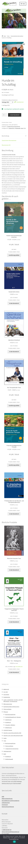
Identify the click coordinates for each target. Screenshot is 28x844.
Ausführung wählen (14, 255)
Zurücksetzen (20, 102)
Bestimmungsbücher (10, 714)
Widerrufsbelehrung (7, 798)
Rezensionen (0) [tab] (6, 145)
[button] (24, 44)
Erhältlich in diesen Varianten (10, 100)
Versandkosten (19, 666)
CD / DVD (6, 692)
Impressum (5, 804)
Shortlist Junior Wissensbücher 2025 (12, 733)
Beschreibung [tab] (5, 136)
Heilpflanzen (8, 719)
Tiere (8, 36)
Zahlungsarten (6, 802)
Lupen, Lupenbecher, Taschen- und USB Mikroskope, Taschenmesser (13, 700)
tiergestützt (12, 128)
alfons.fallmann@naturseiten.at (10, 832)
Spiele (5, 738)
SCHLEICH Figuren (8, 730)
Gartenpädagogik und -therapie (13, 717)
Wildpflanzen (8, 727)
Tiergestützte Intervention (17, 36)
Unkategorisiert (7, 751)
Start (5, 36)
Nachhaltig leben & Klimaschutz (11, 706)
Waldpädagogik (9, 759)
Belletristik (6, 689)
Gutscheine (6, 694)
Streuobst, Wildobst (10, 725)
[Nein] (26, 839)
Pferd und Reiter (7, 709)
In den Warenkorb (14, 115)
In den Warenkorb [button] (14, 303)
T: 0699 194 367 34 (6, 829)
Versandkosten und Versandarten (10, 800)
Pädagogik (17, 128)
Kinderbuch (8, 722)
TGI (25, 128)
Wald (5, 754)
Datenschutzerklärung (8, 806)
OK (14, 841)
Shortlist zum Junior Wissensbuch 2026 (13, 735)
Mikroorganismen (8, 704)
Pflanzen (6, 712)
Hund (22, 128)
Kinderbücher (7, 697)
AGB (3, 796)
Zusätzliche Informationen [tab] (9, 140)
